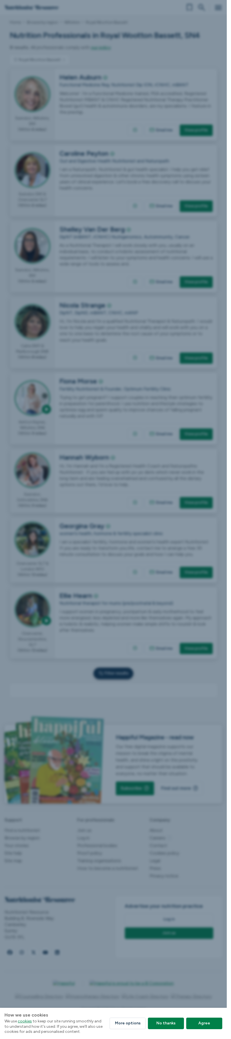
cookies (25, 1021)
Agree (204, 1023)
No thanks (166, 1023)
